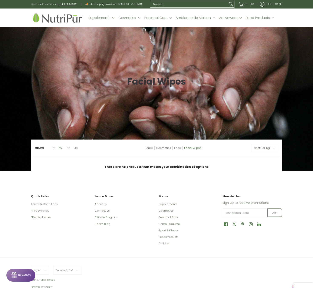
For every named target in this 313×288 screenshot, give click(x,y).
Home (149, 148)
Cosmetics (163, 148)
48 (76, 148)
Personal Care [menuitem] (156, 18)
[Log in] (262, 4)
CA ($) (278, 4)
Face (177, 148)
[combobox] (188, 4)
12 (53, 148)
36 (68, 148)
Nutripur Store (38, 280)
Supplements (168, 204)
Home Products (169, 224)
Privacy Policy (40, 210)
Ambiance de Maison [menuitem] (193, 18)
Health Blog (102, 224)
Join (274, 212)
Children (164, 243)
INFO (139, 4)
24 (61, 148)
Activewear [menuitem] (228, 18)
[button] (226, 224)
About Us (101, 204)
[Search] (230, 4)
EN (269, 4)
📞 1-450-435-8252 (66, 4)
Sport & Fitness (169, 230)
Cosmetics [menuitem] (127, 18)
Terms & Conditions (44, 204)
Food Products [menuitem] (258, 18)
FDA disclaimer (41, 217)
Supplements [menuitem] (99, 18)
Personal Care (168, 217)
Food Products (168, 237)
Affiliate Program (106, 217)
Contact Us (102, 210)
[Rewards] (20, 275)
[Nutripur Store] (57, 18)
